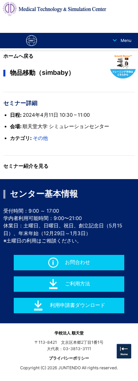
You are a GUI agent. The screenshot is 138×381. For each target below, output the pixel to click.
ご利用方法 (77, 284)
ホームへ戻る (18, 56)
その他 (40, 138)
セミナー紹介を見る (26, 166)
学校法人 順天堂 (69, 332)
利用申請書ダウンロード (77, 305)
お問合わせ (77, 262)
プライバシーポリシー (69, 358)
